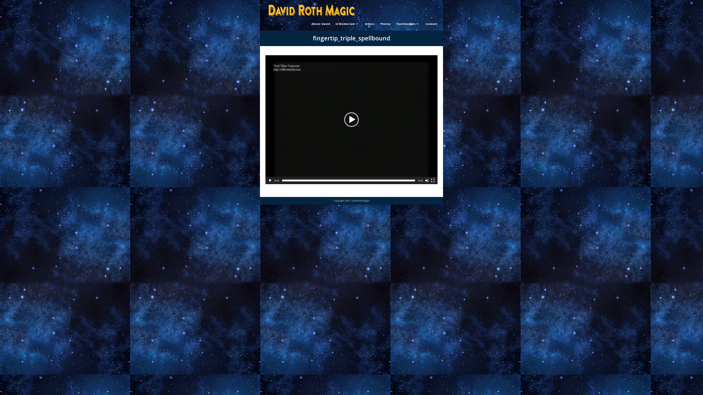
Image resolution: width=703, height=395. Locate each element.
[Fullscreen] (433, 180)
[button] (351, 119)
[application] (351, 119)
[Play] (270, 180)
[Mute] (427, 180)
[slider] (348, 180)
